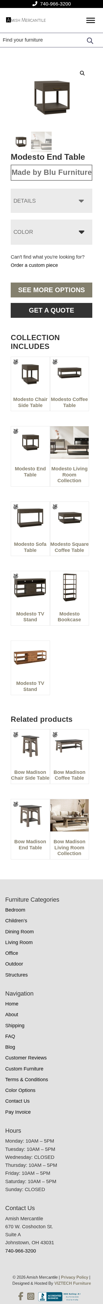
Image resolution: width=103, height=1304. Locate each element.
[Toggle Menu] (90, 20)
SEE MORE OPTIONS (51, 290)
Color (23, 232)
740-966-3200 (55, 4)
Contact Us (17, 1101)
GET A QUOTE (51, 310)
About (11, 1014)
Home (11, 1004)
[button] (82, 73)
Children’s (16, 920)
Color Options (20, 1090)
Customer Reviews (26, 1058)
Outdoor (14, 964)
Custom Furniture (24, 1069)
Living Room (19, 942)
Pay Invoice (18, 1112)
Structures (16, 975)
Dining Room (19, 931)
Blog (10, 1047)
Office (11, 953)
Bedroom (15, 910)
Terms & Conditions (26, 1079)
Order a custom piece (34, 265)
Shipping (14, 1025)
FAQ (10, 1036)
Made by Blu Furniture (52, 172)
